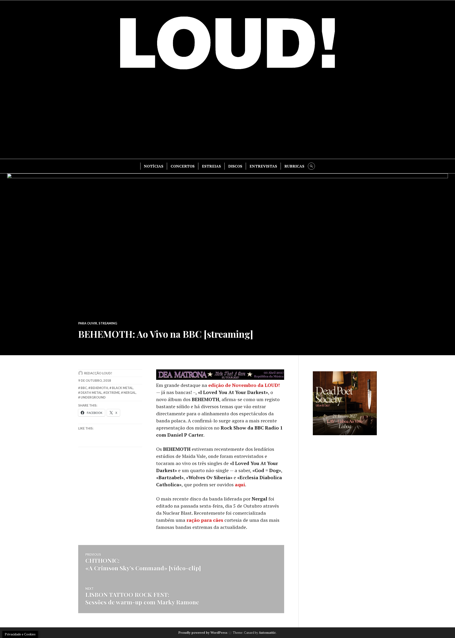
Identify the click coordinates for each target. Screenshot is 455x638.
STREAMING (108, 323)
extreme (112, 392)
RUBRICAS (294, 166)
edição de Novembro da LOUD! (244, 385)
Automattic (267, 632)
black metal (122, 388)
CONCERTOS (183, 166)
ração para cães (205, 520)
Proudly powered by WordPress (203, 632)
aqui (240, 484)
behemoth (99, 388)
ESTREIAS (211, 166)
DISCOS (235, 166)
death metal (91, 392)
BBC (84, 388)
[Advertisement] (227, 118)
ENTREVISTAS (263, 166)
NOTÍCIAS (153, 166)
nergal (129, 392)
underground (93, 397)
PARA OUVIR (87, 323)
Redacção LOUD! (98, 373)
